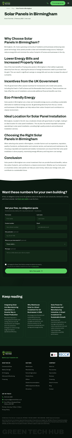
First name (8, 215)
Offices (28, 379)
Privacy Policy (6, 409)
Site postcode (11, 232)
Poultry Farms (29, 376)
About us (51, 366)
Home (8, 8)
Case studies (52, 373)
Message (10, 249)
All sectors (29, 389)
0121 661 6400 (23, 199)
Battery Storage (6, 369)
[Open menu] (68, 3)
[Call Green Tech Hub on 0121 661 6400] (47, 3)
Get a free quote (35, 271)
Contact (51, 389)
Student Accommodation (32, 382)
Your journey (52, 369)
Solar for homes (53, 382)
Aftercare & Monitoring (8, 376)
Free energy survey (57, 3)
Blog (13, 8)
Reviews (51, 376)
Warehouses (29, 366)
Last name (39, 215)
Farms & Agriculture (31, 373)
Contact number (9, 223)
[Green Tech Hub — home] (6, 3)
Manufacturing (30, 369)
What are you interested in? (15, 240)
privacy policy (35, 266)
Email (38, 223)
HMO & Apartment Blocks (33, 386)
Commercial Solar (7, 366)
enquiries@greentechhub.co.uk (13, 399)
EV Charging (5, 373)
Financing (4, 379)
